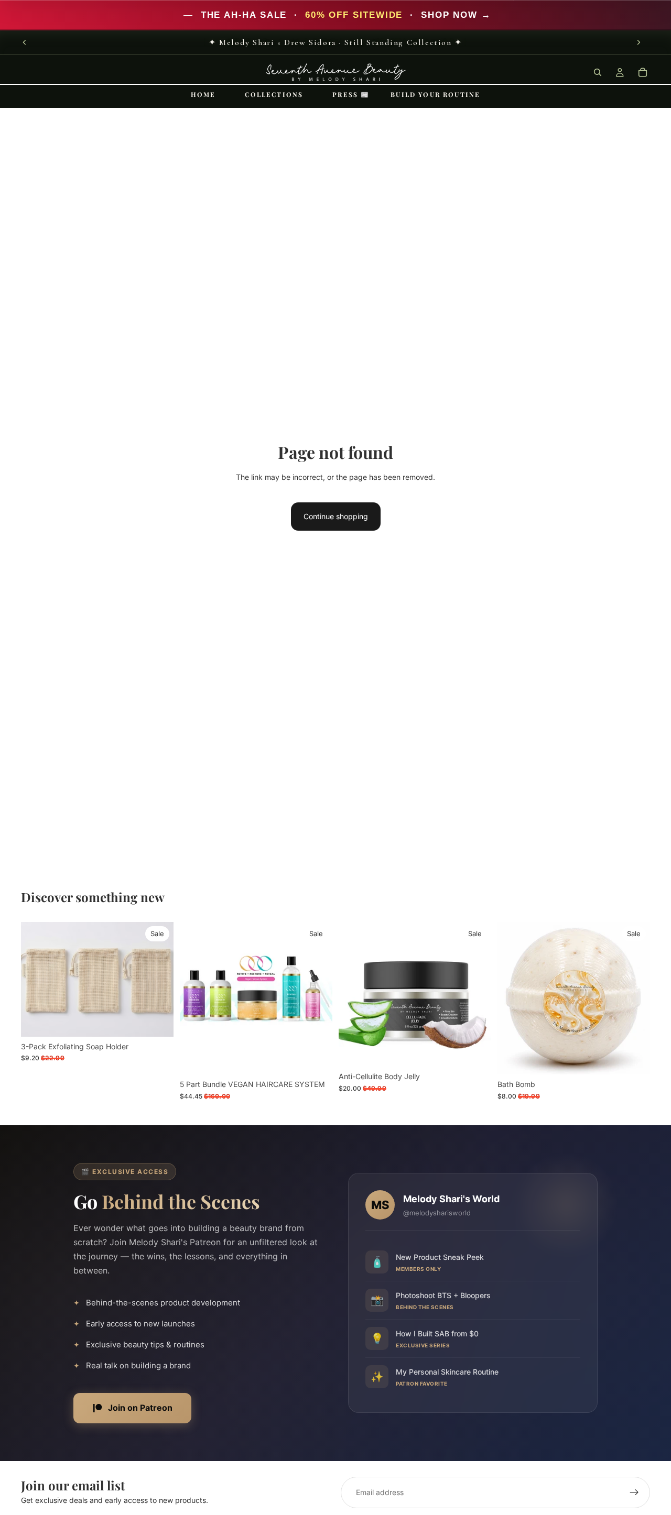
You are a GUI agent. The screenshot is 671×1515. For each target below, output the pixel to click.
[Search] (597, 72)
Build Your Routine (435, 94)
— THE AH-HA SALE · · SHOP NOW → (335, 14)
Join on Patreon (140, 1407)
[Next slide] (638, 42)
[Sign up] (634, 1492)
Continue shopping (336, 516)
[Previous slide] (24, 42)
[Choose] (633, 1058)
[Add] (157, 1020)
